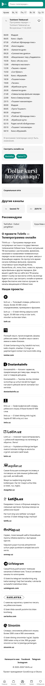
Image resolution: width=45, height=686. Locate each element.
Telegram (36, 659)
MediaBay (9, 156)
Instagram (22, 662)
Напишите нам (12, 659)
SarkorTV (22, 156)
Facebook (25, 659)
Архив (6, 12)
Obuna (39, 671)
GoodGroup (28, 671)
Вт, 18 (32, 12)
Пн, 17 (23, 12)
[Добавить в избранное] (39, 20)
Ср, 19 (41, 12)
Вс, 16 (14, 12)
